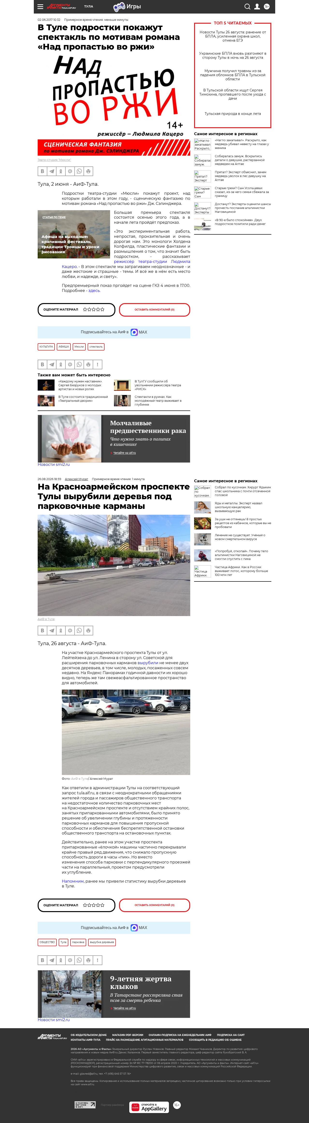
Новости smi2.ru (54, 464)
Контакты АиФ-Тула (85, 1039)
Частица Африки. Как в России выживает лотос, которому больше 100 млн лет (241, 571)
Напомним (73, 881)
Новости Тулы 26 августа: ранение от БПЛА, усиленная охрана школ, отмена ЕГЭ (233, 36)
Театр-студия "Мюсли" (54, 160)
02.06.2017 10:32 (49, 20)
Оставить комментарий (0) (155, 309)
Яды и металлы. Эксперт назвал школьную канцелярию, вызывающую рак (238, 507)
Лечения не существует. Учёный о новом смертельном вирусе (240, 537)
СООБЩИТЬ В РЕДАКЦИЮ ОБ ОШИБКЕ (215, 1039)
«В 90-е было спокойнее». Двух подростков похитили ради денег (240, 222)
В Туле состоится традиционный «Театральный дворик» (83, 398)
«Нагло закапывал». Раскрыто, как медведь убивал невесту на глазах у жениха (242, 144)
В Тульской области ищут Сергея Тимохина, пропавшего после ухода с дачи (232, 94)
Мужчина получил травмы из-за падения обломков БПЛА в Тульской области (233, 75)
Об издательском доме (89, 1035)
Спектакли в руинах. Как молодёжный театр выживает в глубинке (158, 400)
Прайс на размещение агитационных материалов (144, 1039)
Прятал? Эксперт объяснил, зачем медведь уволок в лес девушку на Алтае (240, 176)
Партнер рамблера (112, 1104)
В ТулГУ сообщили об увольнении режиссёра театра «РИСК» (158, 385)
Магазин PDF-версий (127, 1035)
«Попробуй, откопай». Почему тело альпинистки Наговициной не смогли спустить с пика (241, 555)
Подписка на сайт (231, 1035)
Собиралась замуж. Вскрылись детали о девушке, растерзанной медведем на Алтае (240, 160)
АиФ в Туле (46, 619)
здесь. (94, 290)
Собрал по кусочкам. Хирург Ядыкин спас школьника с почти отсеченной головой (243, 491)
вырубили (148, 663)
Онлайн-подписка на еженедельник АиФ (180, 1035)
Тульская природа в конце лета (233, 114)
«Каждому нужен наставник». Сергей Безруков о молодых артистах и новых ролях (80, 385)
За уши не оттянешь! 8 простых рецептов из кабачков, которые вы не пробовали (243, 523)
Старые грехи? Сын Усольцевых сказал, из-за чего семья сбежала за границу (242, 192)
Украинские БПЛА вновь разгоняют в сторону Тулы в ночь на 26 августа (233, 56)
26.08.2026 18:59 (49, 479)
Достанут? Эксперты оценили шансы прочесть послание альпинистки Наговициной (243, 208)
